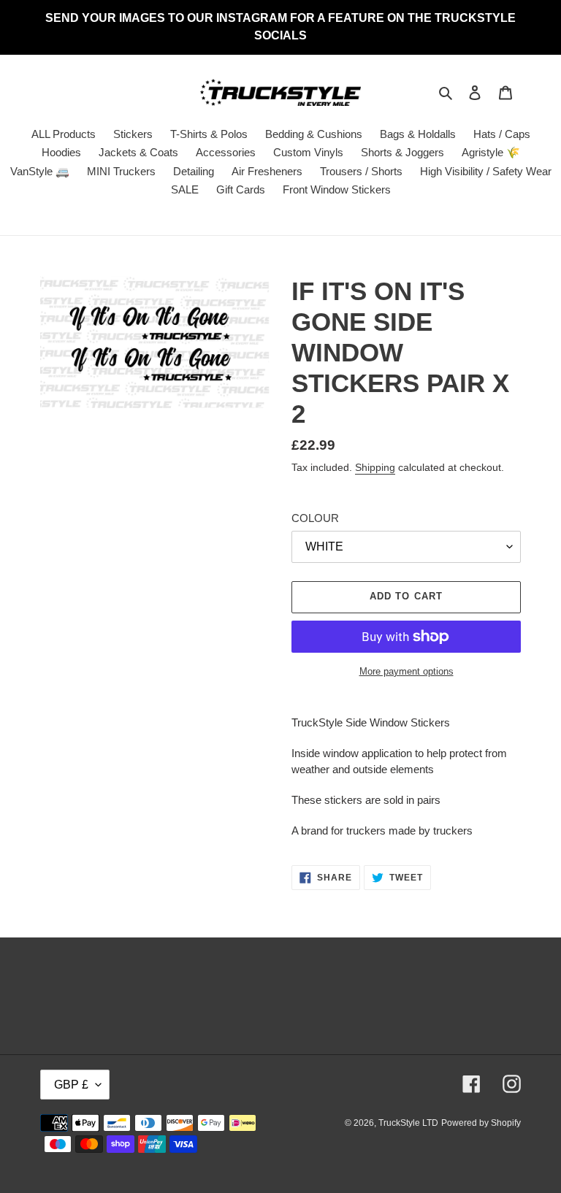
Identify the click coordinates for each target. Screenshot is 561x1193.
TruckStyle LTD (408, 1123)
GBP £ (71, 1084)
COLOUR (315, 518)
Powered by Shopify (481, 1123)
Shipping (375, 467)
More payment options (406, 671)
